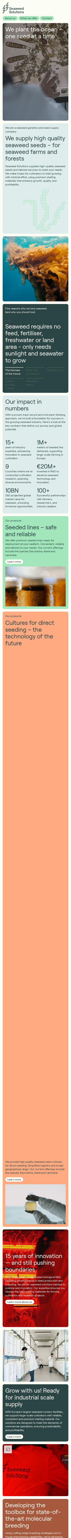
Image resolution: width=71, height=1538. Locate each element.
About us (10, 18)
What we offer (28, 18)
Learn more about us (19, 1301)
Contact (47, 18)
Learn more (14, 561)
